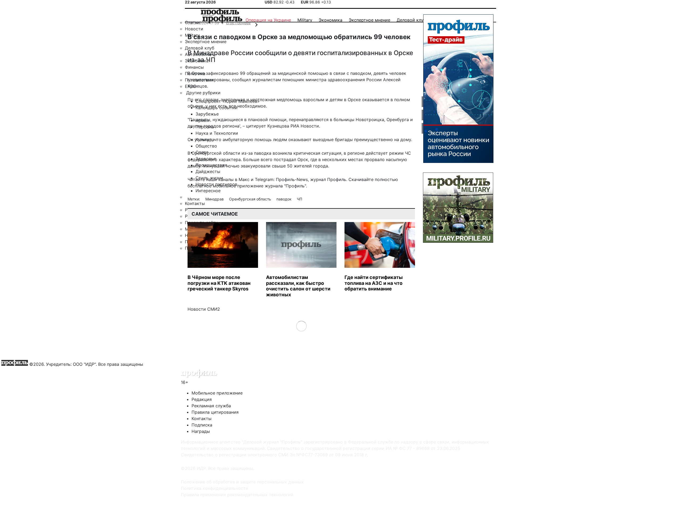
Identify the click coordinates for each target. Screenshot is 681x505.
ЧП (299, 199)
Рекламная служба (211, 405)
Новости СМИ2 (204, 309)
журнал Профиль (328, 179)
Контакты (201, 418)
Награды (201, 431)
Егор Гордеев (238, 23)
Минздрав (215, 199)
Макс (244, 179)
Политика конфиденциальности (214, 488)
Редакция (202, 399)
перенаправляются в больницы (321, 119)
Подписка (202, 425)
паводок (284, 199)
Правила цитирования (215, 412)
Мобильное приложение (217, 393)
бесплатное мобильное (212, 185)
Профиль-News (292, 179)
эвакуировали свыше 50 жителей (276, 166)
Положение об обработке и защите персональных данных (242, 482)
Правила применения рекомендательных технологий (237, 494)
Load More (301, 326)
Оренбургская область (250, 199)
